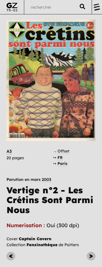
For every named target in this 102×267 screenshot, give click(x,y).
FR (60, 157)
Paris (62, 163)
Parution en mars (29, 179)
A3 (9, 151)
